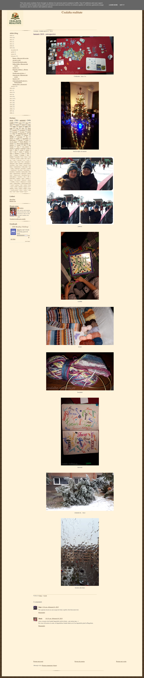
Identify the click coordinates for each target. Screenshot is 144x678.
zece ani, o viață (16, 60)
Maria (22, 208)
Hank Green (17, 168)
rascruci (11, 143)
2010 (11, 105)
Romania (22, 155)
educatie (27, 150)
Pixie (25, 176)
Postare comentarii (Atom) (49, 665)
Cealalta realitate (72, 12)
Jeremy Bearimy (24, 141)
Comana (16, 155)
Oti (17, 128)
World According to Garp (26, 183)
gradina (16, 186)
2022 (11, 41)
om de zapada (13, 141)
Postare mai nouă (38, 661)
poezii (26, 140)
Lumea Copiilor (24, 171)
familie (22, 158)
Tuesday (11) (16, 67)
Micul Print (12, 199)
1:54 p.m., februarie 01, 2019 (50, 607)
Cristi (30, 156)
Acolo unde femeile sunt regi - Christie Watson (20, 81)
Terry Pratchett (17, 180)
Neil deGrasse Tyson (25, 175)
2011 (11, 102)
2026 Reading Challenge (20, 227)
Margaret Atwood (17, 173)
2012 (11, 100)
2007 (11, 111)
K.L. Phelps (20, 170)
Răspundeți (41, 612)
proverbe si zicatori (14, 189)
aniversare (19, 136)
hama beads (12, 140)
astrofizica (17, 185)
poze (11, 120)
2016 (11, 92)
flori (29, 158)
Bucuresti (17, 153)
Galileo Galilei (24, 166)
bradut (17, 138)
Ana (27, 123)
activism (17, 158)
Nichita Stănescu (13, 176)
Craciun (26, 135)
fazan (12, 186)
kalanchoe (20, 186)
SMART (12, 136)
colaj (20, 123)
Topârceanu (24, 180)
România (18, 178)
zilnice (11, 153)
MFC (26, 126)
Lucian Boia (18, 171)
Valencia (29, 180)
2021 (11, 44)
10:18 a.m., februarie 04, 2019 (54, 618)
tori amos (17, 156)
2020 (11, 46)
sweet (25, 191)
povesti (22, 153)
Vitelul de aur (23, 181)
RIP (28, 176)
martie (12, 54)
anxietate (11, 148)
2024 (11, 37)
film (25, 158)
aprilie (12, 52)
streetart (21, 191)
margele (20, 140)
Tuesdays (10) (16, 78)
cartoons (25, 185)
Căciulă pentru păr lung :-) (19, 73)
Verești (17, 181)
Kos (27, 136)
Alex (29, 125)
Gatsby (12, 168)
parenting (18, 135)
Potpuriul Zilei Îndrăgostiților (20, 62)
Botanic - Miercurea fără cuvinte (20, 58)
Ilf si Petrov (23, 168)
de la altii (14, 131)
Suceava (11, 180)
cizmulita (17, 148)
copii (11, 122)
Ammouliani (27, 161)
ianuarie (13, 86)
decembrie (13, 50)
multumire (11, 188)
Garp (30, 166)
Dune (17, 165)
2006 (11, 113)
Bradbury (21, 163)
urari (19, 161)
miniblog (27, 151)
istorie (14, 160)
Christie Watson (27, 163)
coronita (21, 150)
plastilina (25, 188)
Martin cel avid (17, 175)
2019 (11, 48)
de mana (22, 131)
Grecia (18, 146)
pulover (21, 189)
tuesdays (12, 145)
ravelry (28, 160)
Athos (17, 163)
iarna (10, 160)
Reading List (13, 201)
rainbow (25, 189)
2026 (11, 35)
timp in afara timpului (22, 143)
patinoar (20, 188)
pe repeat (22, 130)
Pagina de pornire (80, 661)
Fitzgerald (25, 165)
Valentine (12, 181)
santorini (11, 161)
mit (29, 186)
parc (24, 160)
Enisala (21, 165)
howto (11, 150)
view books (27, 241)
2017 (11, 90)
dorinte (29, 131)
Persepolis (20, 176)
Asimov (20, 151)
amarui (12, 185)
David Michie (12, 165)
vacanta (14, 130)
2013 (11, 98)
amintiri (23, 120)
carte (11, 128)
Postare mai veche (121, 661)
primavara (23, 148)
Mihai (16, 150)
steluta (17, 191)
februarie (13, 56)
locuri (17, 125)
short (14, 191)
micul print (19, 160)
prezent (29, 188)
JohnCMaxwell (13, 170)
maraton (25, 186)
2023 (11, 39)
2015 (11, 94)
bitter (21, 185)
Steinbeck (27, 178)
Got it (122, 5)
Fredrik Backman (17, 166)
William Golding (17, 183)
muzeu (16, 188)
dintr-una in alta (22, 133)
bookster (11, 156)
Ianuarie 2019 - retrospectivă (20, 84)
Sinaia (23, 178)
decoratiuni (25, 138)
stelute (15, 161)
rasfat (28, 148)
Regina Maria (12, 178)
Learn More (113, 5)
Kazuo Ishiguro (26, 170)
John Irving (13, 158)
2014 (11, 96)
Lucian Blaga (12, 171)
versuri (18, 145)
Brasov (26, 156)
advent (11, 138)
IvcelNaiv (29, 168)
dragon (29, 185)
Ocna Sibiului (25, 146)
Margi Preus (24, 173)
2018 (11, 88)
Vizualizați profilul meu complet (17, 219)
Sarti (28, 155)
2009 (11, 107)
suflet (14, 126)
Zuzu (40, 607)
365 (23, 128)
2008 (11, 109)
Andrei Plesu (12, 163)
